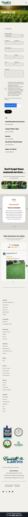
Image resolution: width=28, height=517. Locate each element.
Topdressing (5, 307)
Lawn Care (5, 300)
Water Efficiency (6, 312)
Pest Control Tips (6, 373)
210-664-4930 (10, 144)
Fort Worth (5, 399)
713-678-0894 (10, 139)
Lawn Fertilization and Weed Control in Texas (14, 477)
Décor (4, 360)
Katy (3, 406)
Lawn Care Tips (6, 370)
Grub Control (5, 309)
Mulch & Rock (5, 346)
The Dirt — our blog (6, 368)
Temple (4, 408)
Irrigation (4, 353)
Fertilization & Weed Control (8, 302)
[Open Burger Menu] (26, 3)
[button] (13, 226)
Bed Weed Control (6, 348)
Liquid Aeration (6, 304)
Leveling (4, 314)
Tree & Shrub (5, 319)
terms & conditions (11, 98)
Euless (4, 411)
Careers (4, 384)
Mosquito (4, 334)
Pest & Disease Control (7, 324)
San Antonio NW (6, 401)
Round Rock (5, 404)
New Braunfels (5, 396)
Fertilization (5, 321)
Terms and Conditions (7, 389)
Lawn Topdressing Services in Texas (14, 473)
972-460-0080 (10, 152)
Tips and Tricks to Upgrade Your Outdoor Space (14, 475)
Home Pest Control (6, 331)
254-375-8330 (10, 131)
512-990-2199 (10, 124)
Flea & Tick (5, 338)
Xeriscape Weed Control (7, 350)
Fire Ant (4, 336)
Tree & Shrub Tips (6, 375)
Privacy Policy (5, 387)
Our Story (4, 382)
